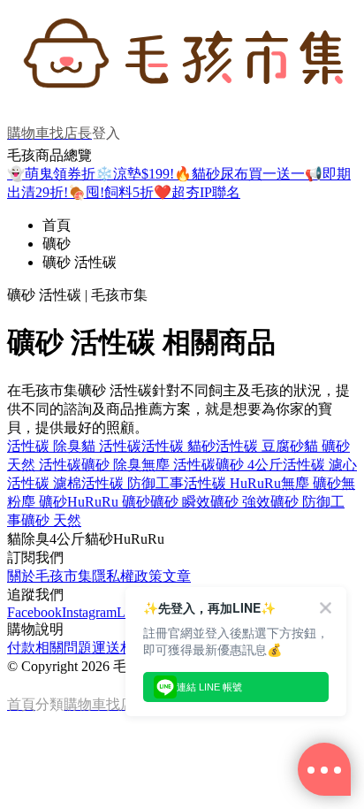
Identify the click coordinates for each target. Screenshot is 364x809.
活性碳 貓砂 (178, 446)
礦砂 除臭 (111, 464)
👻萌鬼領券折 (51, 173)
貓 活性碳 (111, 446)
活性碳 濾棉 (44, 483)
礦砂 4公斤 (249, 464)
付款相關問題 (49, 647)
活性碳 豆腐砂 (260, 446)
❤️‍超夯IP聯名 (197, 192)
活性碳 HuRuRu (232, 483)
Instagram (89, 612)
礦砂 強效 (240, 501)
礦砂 (56, 243)
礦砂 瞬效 (180, 501)
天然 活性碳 (44, 464)
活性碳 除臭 (44, 446)
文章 (177, 576)
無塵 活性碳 (178, 464)
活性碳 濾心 (320, 464)
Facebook (34, 612)
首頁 (56, 225)
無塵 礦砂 (311, 483)
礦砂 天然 (51, 520)
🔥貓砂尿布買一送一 (239, 173)
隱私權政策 (127, 576)
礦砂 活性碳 (79, 262)
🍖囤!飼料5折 (111, 192)
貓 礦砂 (327, 446)
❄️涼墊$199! (134, 173)
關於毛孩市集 (49, 576)
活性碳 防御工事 (132, 483)
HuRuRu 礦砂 (108, 501)
